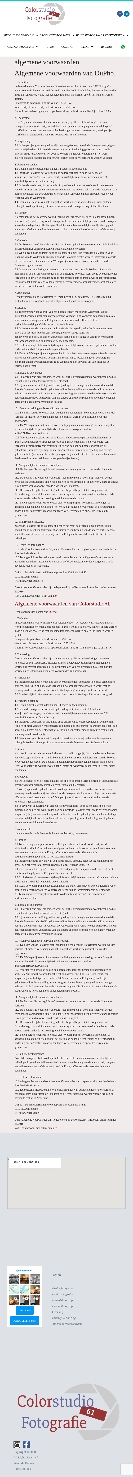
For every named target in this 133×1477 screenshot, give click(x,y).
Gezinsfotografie (20, 46)
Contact (67, 46)
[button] (14, 1279)
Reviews (107, 46)
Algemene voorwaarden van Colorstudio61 (62, 603)
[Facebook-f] (120, 14)
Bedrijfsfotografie (19, 35)
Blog (85, 46)
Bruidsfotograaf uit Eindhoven (100, 35)
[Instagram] (17, 1444)
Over (50, 46)
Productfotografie (55, 35)
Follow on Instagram (24, 1320)
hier (54, 595)
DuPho (53, 611)
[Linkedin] (127, 14)
